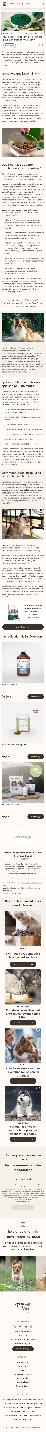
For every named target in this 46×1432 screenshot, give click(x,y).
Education (23, 1366)
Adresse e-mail (23, 1179)
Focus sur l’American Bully (23, 1411)
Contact (23, 1335)
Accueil (4, 9)
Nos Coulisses (23, 1382)
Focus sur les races (23, 1374)
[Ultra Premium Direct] (16, 3)
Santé (23, 1370)
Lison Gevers (16, 893)
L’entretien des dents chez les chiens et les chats (23, 955)
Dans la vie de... (23, 1386)
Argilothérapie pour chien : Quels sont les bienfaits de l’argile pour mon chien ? (23, 1415)
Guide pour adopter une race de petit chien (23, 1399)
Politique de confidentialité (23, 1339)
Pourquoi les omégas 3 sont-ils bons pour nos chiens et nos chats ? (23, 1130)
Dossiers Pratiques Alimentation (17, 9)
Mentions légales (23, 1343)
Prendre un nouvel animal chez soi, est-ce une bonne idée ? (23, 1013)
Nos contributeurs (23, 1331)
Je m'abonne (21, 627)
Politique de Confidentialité (23, 1200)
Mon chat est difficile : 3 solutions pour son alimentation (23, 1403)
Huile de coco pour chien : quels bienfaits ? (23, 1407)
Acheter (34, 696)
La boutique (21, 1349)
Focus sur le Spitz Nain (23, 1419)
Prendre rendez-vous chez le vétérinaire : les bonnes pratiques (23, 1072)
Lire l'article (17, 964)
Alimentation (8, 33)
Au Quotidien (23, 1378)
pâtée (26, 490)
